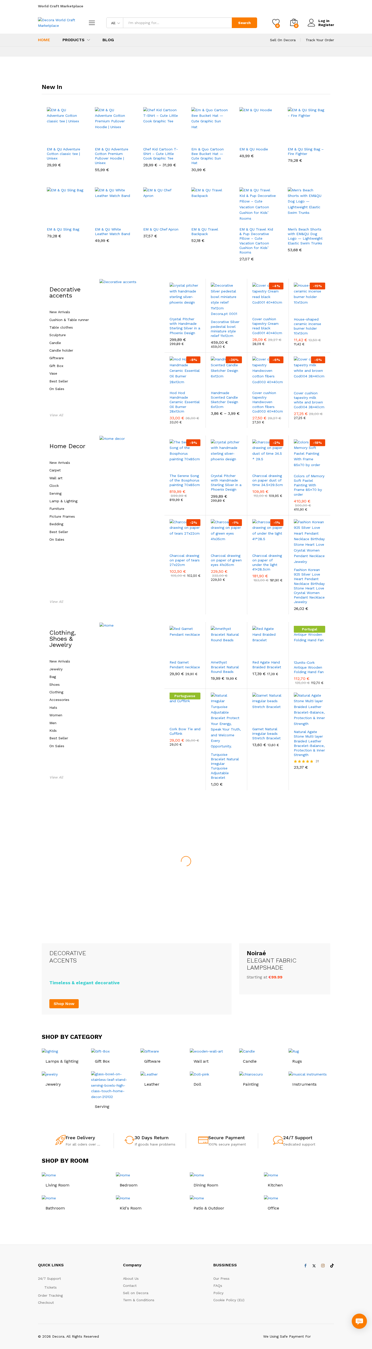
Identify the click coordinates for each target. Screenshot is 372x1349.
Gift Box (56, 366)
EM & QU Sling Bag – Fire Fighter (306, 151)
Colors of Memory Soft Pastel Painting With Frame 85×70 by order (309, 485)
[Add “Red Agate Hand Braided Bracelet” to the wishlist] (268, 651)
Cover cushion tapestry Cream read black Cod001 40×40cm (267, 326)
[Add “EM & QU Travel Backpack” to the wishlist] (211, 218)
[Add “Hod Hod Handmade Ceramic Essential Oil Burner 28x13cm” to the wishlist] (185, 382)
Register (326, 25)
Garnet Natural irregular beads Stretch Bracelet (266, 733)
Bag (52, 677)
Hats (53, 708)
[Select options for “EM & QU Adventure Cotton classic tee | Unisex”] (49, 138)
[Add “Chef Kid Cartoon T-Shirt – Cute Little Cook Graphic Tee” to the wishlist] (163, 138)
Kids (53, 731)
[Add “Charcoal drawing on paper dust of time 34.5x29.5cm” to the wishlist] (268, 465)
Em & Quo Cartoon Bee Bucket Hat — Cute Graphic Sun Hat (207, 156)
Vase (53, 373)
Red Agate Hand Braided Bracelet (266, 664)
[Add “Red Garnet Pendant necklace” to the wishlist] (185, 651)
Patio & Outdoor (209, 1208)
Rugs (297, 1061)
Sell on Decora (135, 1293)
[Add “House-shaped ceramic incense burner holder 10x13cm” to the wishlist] (310, 308)
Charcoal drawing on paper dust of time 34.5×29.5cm (267, 480)
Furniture (56, 509)
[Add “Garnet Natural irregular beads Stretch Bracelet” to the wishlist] (268, 718)
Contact (130, 1286)
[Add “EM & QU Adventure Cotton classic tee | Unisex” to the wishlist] (67, 138)
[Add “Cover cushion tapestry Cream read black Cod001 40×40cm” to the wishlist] (268, 308)
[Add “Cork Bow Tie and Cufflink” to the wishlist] (185, 718)
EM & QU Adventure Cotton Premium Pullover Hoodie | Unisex (111, 156)
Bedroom (128, 1185)
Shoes (54, 685)
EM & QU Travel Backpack (204, 231)
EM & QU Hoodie (253, 149)
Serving (55, 493)
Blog (108, 40)
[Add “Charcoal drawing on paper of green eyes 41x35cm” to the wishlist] (226, 544)
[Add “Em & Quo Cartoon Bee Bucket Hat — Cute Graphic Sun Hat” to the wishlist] (211, 138)
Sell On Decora (283, 40)
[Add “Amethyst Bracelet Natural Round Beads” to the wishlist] (226, 651)
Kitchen (275, 1185)
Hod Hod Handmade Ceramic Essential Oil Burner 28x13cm (185, 402)
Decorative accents (64, 292)
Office (273, 1208)
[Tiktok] (332, 1266)
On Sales (56, 389)
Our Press (221, 1278)
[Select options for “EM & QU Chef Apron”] (146, 218)
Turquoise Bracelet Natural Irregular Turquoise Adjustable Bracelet (225, 766)
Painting (251, 1084)
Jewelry (56, 669)
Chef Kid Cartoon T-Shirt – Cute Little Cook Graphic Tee (160, 153)
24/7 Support (297, 1137)
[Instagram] (322, 1266)
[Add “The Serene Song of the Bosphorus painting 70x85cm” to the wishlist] (185, 465)
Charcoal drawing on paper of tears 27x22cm (185, 560)
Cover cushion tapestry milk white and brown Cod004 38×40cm (309, 400)
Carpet (55, 470)
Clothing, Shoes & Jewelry (62, 638)
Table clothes (61, 327)
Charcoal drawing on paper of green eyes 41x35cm (226, 560)
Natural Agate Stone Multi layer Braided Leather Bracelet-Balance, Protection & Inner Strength (309, 743)
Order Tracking (50, 1295)
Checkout (46, 1302)
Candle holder (61, 350)
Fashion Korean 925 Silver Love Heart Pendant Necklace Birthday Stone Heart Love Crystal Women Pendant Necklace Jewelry (309, 586)
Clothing (56, 692)
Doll (197, 1084)
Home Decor (67, 446)
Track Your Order (320, 40)
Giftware (56, 358)
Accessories (59, 700)
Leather (151, 1084)
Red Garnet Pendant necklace (185, 664)
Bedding (56, 524)
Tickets (50, 1287)
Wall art (56, 478)
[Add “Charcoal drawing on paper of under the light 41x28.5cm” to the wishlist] (268, 544)
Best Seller (58, 381)
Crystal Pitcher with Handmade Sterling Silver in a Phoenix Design (185, 326)
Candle (55, 343)
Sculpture (57, 335)
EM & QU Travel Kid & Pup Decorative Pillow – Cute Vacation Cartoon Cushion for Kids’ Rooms (256, 240)
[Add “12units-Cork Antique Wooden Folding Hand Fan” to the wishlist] (310, 651)
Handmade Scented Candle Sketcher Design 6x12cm (224, 400)
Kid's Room (130, 1208)
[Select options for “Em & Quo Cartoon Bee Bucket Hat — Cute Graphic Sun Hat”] (194, 138)
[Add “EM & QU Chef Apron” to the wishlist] (163, 218)
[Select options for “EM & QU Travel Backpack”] (194, 218)
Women (55, 715)
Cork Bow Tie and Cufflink (185, 731)
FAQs (217, 1286)
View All (56, 415)
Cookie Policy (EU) (228, 1300)
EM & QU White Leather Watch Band (112, 231)
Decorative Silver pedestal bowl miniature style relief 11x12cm (225, 329)
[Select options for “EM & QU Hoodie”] (242, 138)
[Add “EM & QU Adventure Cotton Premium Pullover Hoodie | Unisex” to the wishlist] (115, 138)
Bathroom (55, 1208)
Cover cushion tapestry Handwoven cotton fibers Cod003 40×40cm (267, 402)
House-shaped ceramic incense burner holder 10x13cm (307, 326)
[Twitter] (314, 1266)
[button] (76, 138)
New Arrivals (59, 312)
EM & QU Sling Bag (63, 229)
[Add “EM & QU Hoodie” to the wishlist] (259, 138)
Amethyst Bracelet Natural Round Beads (225, 666)
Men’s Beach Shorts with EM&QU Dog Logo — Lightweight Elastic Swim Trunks (305, 236)
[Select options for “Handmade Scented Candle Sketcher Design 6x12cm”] (211, 382)
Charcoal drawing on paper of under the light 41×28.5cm (267, 562)
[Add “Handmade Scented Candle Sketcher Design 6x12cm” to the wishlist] (226, 382)
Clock (54, 486)
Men (52, 723)
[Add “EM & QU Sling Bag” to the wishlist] (67, 218)
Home (44, 40)
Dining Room (206, 1185)
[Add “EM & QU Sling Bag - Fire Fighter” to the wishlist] (307, 138)
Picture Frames (62, 516)
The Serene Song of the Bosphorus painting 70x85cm (185, 480)
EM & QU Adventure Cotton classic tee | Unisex (63, 153)
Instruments (304, 1084)
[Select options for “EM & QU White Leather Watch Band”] (97, 218)
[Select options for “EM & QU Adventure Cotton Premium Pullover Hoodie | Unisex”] (97, 138)
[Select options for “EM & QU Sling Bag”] (49, 218)
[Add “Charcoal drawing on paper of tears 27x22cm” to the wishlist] (185, 544)
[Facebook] (305, 1266)
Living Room (57, 1185)
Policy (218, 1293)
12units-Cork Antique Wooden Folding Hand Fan (309, 667)
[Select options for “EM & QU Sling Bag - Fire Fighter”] (290, 138)
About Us (131, 1278)
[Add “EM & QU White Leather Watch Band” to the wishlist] (115, 218)
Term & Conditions (138, 1300)
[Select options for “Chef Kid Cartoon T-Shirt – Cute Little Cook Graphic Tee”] (146, 138)
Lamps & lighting (62, 1061)
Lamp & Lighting (63, 501)
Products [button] (74, 40)
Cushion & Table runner (69, 320)
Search (244, 23)
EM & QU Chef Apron (160, 229)
